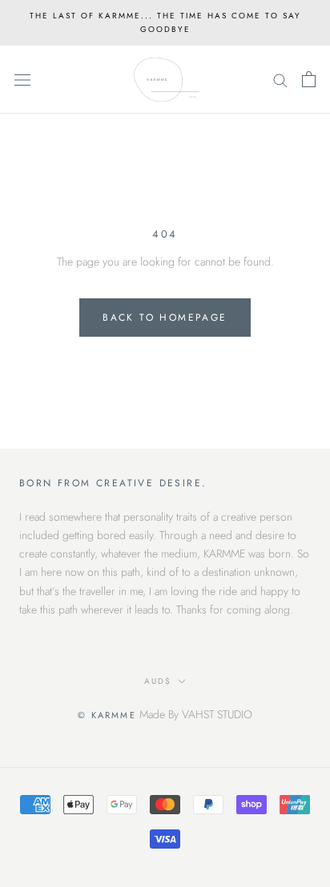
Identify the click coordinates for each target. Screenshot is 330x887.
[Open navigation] (22, 80)
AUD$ (157, 681)
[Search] (280, 79)
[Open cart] (309, 79)
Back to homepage (165, 317)
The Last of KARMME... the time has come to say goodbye (165, 22)
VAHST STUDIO (217, 714)
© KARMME (107, 715)
